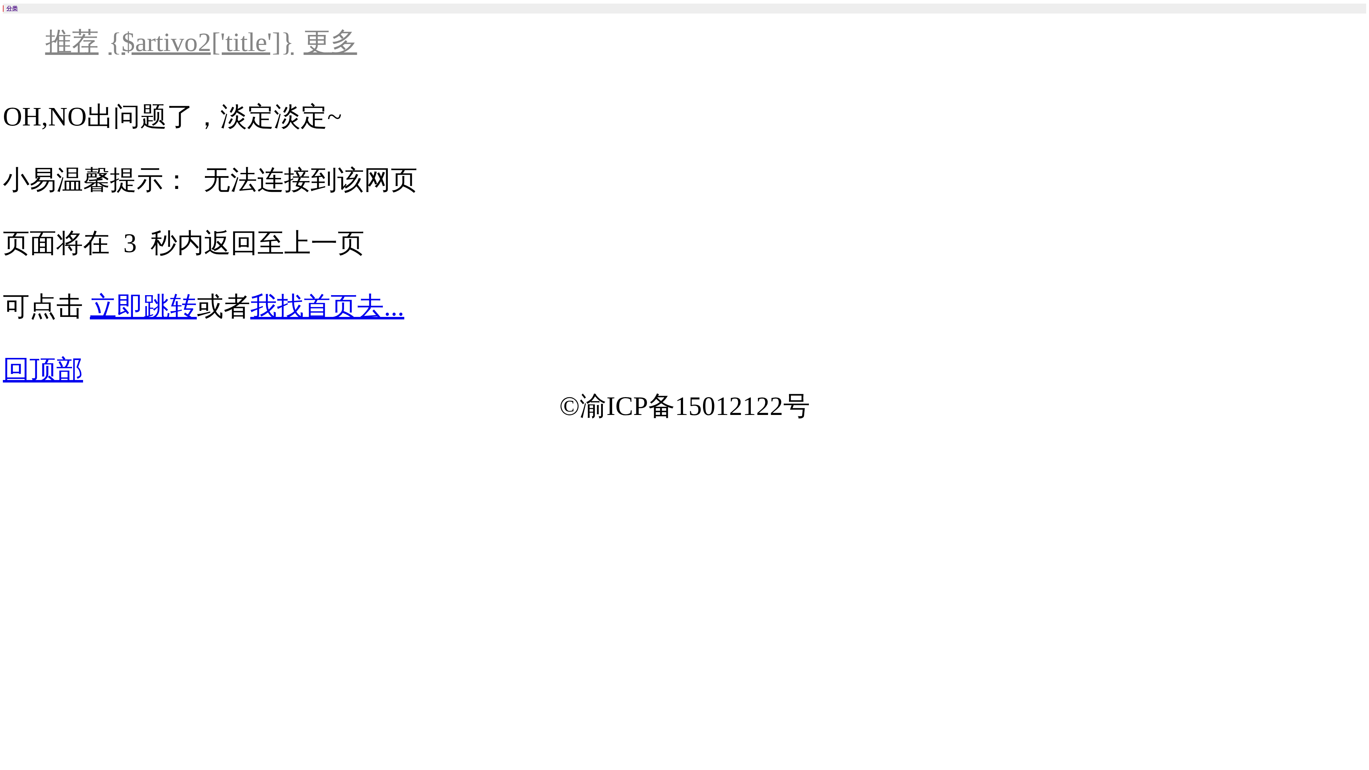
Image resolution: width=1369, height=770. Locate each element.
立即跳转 (143, 306)
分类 (12, 8)
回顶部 (43, 369)
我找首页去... (327, 306)
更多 (330, 42)
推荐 (72, 42)
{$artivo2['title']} (201, 42)
